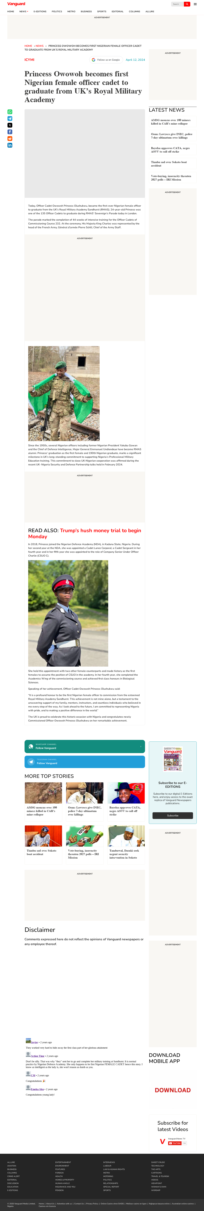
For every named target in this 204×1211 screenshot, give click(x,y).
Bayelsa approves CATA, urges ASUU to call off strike (170, 149)
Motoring (108, 1176)
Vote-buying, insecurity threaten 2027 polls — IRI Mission (171, 177)
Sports (101, 11)
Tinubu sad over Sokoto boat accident (169, 163)
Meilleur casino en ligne (136, 1203)
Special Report (111, 1187)
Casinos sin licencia (47, 1206)
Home (10, 11)
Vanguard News (16, 4)
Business (86, 11)
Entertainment (63, 1162)
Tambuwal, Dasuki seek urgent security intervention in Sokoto (124, 853)
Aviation (11, 1166)
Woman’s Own (158, 1187)
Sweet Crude (158, 1162)
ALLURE (150, 11)
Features (60, 1169)
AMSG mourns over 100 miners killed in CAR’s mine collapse (170, 121)
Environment (62, 1166)
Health (59, 1176)
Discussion (13, 1183)
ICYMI (29, 59)
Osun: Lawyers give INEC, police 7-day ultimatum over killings (171, 135)
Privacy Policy (92, 1203)
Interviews (109, 1162)
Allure (11, 1162)
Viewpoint (156, 1183)
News (22, 11)
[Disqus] (85, 995)
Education (12, 1187)
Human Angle (62, 1183)
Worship (155, 1190)
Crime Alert (13, 1176)
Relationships (110, 1183)
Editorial (118, 11)
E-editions (40, 11)
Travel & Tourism (160, 1176)
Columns (134, 11)
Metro (71, 11)
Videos (154, 1180)
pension (59, 1190)
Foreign (59, 1173)
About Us (50, 1203)
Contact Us (79, 1203)
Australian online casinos (183, 1203)
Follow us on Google (108, 59)
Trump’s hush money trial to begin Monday (84, 533)
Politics (57, 11)
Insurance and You (65, 1187)
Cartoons (156, 1173)
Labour (107, 1166)
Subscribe (172, 815)
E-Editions (12, 1190)
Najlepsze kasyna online (159, 1203)
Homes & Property (64, 1180)
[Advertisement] (85, 288)
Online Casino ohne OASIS (112, 1203)
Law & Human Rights (114, 1169)
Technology (157, 1166)
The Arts (155, 1169)
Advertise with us (64, 1203)
